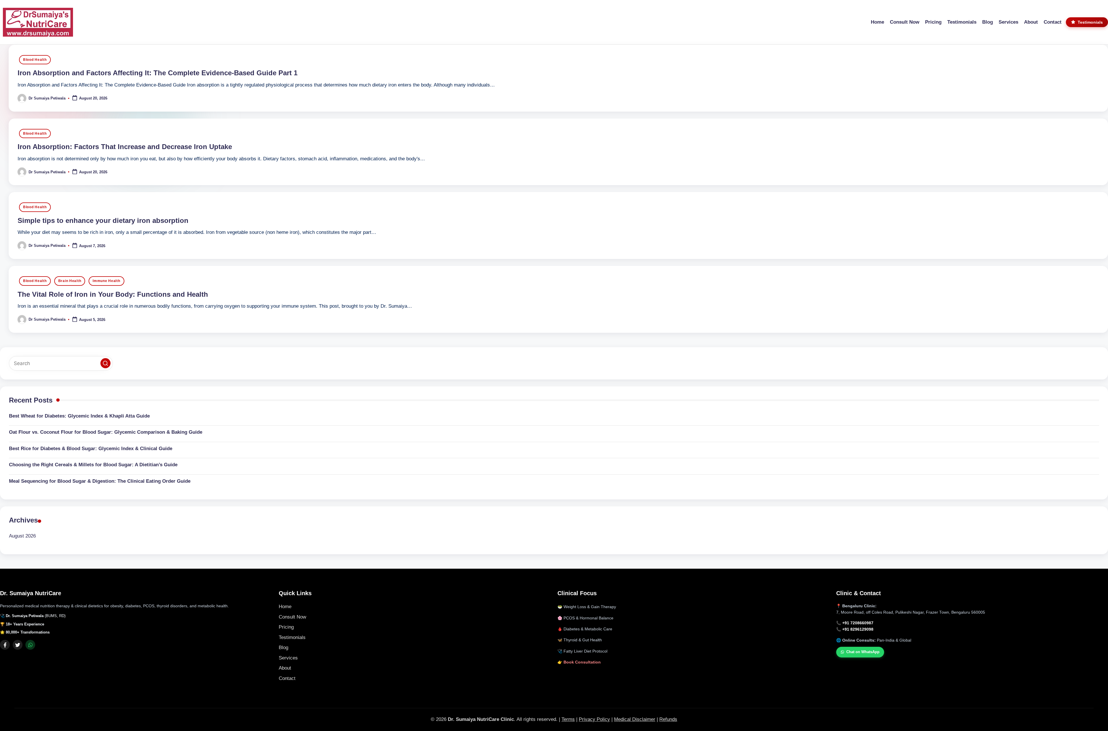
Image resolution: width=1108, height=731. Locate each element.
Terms (568, 719)
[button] (105, 363)
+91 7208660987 (857, 623)
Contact (287, 678)
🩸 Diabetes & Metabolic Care (584, 629)
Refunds (668, 719)
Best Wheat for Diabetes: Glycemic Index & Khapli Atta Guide (79, 416)
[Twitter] (18, 645)
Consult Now (292, 617)
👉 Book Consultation (579, 662)
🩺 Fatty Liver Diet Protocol (582, 651)
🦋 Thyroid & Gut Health (579, 640)
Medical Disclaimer (634, 719)
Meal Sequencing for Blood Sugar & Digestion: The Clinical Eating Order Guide (99, 481)
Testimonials (292, 637)
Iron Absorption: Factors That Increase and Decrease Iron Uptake (125, 147)
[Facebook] (5, 645)
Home (285, 606)
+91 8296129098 (857, 629)
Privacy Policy (594, 719)
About (285, 668)
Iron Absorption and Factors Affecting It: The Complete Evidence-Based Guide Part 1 (157, 73)
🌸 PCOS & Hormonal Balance (585, 618)
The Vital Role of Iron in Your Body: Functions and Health (113, 294)
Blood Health (35, 60)
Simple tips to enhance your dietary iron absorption (103, 220)
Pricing (286, 627)
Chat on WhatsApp (862, 652)
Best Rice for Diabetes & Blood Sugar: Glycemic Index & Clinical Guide (90, 448)
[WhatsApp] (30, 645)
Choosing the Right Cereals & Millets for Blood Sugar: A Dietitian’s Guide (93, 464)
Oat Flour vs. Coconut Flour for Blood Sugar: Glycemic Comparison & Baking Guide (105, 432)
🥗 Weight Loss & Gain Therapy (586, 607)
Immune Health (106, 281)
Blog (283, 647)
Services (288, 658)
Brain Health (69, 281)
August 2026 (22, 536)
